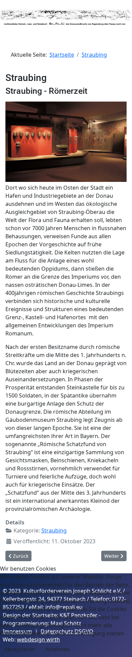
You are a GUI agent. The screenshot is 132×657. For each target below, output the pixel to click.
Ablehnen (57, 649)
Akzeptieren (19, 649)
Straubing (54, 530)
